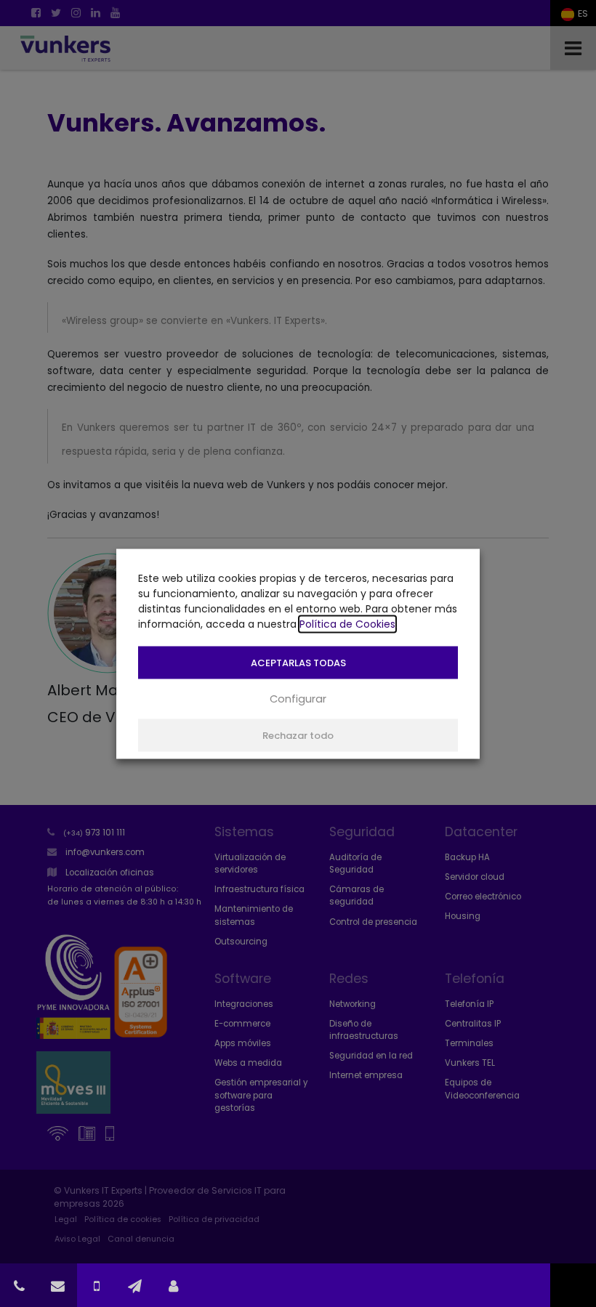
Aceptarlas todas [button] (298, 662)
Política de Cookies (347, 623)
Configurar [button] (298, 699)
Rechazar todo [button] (298, 735)
